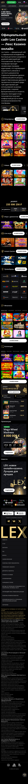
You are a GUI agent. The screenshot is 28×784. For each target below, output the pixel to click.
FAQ (3, 551)
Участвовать (5, 23)
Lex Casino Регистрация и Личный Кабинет (12, 612)
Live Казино (12, 6)
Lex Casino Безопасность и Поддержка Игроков (13, 618)
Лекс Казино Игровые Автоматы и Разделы (12, 613)
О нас (3, 543)
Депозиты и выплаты (8, 570)
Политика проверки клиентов (10, 595)
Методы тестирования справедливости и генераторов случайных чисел (13, 587)
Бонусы (4, 555)
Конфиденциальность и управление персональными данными (12, 600)
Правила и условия (7, 574)
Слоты (3, 6)
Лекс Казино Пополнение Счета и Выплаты (12, 616)
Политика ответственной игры (10, 563)
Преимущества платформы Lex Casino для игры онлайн (13, 609)
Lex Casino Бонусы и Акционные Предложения (13, 615)
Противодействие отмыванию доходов (13, 591)
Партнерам (5, 604)
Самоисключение (7, 559)
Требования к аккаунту (8, 567)
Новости (4, 539)
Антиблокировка (6, 578)
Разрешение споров (7, 582)
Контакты (5, 547)
